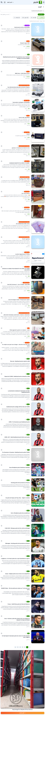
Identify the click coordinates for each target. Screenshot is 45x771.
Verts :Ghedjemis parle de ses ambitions (20, 513)
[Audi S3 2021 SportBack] (37, 120)
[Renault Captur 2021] (37, 44)
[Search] (43, 11)
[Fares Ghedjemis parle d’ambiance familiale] (37, 469)
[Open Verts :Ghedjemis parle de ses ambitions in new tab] (25, 510)
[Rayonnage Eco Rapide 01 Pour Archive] (22, 679)
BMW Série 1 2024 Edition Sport (22, 73)
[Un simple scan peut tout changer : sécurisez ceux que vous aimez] (37, 348)
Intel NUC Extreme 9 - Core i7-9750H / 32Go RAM (18, 284)
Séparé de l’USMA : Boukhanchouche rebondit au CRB (17, 376)
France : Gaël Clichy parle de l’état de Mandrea (19, 604)
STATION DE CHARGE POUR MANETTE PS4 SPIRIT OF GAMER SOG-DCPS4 (16, 269)
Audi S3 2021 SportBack (24, 117)
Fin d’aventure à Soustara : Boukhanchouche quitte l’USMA (16, 452)
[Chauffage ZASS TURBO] (37, 181)
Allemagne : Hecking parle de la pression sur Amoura (17, 543)
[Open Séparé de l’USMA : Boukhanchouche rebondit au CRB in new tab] (25, 374)
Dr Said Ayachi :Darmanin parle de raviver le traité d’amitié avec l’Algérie (16, 636)
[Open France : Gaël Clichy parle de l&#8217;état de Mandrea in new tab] (25, 601)
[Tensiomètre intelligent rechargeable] (37, 105)
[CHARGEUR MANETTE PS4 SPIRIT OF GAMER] (37, 166)
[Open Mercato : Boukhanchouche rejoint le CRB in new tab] (25, 358)
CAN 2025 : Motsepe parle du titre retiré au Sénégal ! (17, 528)
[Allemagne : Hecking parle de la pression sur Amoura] (37, 545)
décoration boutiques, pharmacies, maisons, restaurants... (16, 315)
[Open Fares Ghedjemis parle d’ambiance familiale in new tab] (25, 465)
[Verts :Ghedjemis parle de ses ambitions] (37, 515)
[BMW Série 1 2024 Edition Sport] (37, 74)
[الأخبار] (40, 2)
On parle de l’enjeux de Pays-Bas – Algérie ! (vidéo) (18, 497)
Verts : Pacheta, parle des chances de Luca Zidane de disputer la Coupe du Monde (17, 619)
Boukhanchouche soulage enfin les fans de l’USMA (18, 406)
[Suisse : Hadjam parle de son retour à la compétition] (37, 575)
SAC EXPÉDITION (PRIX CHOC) (23, 224)
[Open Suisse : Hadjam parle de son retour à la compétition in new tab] (25, 571)
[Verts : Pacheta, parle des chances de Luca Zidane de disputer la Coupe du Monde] (37, 621)
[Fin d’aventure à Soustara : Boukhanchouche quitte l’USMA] (37, 454)
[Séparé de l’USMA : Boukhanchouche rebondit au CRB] (37, 378)
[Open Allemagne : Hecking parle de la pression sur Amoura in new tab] (25, 541)
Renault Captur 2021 (25, 43)
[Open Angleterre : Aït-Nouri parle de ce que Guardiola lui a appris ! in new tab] (25, 556)
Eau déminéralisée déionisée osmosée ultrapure (19, 87)
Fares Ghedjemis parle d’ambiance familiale (19, 467)
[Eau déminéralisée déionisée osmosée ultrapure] (37, 90)
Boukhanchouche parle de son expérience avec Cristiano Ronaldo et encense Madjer (16, 57)
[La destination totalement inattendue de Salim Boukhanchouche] (37, 393)
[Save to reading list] (1, 25)
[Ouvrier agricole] (37, 241)
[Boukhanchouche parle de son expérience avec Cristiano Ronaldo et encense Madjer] (37, 59)
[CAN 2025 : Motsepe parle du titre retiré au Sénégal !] (37, 530)
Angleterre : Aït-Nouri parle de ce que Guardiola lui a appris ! (15, 558)
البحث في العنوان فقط (5, 14)
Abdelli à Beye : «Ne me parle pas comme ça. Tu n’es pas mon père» (15, 589)
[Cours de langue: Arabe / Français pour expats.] (37, 302)
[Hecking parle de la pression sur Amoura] (37, 484)
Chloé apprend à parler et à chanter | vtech (20, 330)
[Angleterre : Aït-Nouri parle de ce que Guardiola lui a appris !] (37, 560)
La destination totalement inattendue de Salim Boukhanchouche (19, 391)
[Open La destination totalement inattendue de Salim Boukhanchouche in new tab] (25, 388)
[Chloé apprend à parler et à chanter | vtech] (37, 333)
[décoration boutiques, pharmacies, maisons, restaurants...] (37, 317)
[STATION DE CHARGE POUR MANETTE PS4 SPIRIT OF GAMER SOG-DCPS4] (37, 272)
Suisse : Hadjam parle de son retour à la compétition (17, 573)
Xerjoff (28, 134)
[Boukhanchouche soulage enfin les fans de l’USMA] (37, 408)
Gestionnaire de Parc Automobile (22, 27)
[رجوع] (43, 7)
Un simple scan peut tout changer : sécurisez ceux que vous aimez (16, 345)
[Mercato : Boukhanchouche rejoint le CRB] (37, 363)
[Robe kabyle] (37, 211)
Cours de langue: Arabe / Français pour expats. (19, 300)
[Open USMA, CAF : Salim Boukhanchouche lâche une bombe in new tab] (25, 434)
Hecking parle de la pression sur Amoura (20, 482)
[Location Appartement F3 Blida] (37, 257)
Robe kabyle (27, 209)
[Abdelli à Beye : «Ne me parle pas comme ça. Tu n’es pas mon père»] (37, 591)
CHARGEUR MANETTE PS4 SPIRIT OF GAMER (19, 163)
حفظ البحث (40, 14)
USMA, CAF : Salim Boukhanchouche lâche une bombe (17, 437)
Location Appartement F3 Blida (22, 254)
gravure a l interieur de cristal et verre (21, 148)
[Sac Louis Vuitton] (37, 196)
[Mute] (33, 505)
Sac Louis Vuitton (26, 193)
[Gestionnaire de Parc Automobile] (37, 29)
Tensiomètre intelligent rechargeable (21, 102)
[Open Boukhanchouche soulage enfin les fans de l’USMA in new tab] (25, 404)
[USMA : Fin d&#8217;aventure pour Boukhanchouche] (37, 424)
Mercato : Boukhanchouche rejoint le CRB (20, 361)
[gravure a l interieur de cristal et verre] (37, 150)
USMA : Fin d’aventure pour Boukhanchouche (19, 422)
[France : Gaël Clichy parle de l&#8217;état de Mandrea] (37, 606)
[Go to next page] (15, 647)
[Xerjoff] (37, 135)
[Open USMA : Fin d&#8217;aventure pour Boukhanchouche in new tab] (25, 419)
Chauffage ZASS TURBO (24, 179)
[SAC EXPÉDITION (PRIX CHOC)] (37, 226)
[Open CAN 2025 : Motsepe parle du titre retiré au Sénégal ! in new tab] (25, 525)
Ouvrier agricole (26, 239)
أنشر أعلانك (21, 713)
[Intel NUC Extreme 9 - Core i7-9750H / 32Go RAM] (37, 287)
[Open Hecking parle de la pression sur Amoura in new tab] (25, 480)
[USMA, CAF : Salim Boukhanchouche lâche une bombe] (37, 439)
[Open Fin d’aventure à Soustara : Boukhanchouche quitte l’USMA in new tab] (26, 449)
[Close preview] (43, 505)
